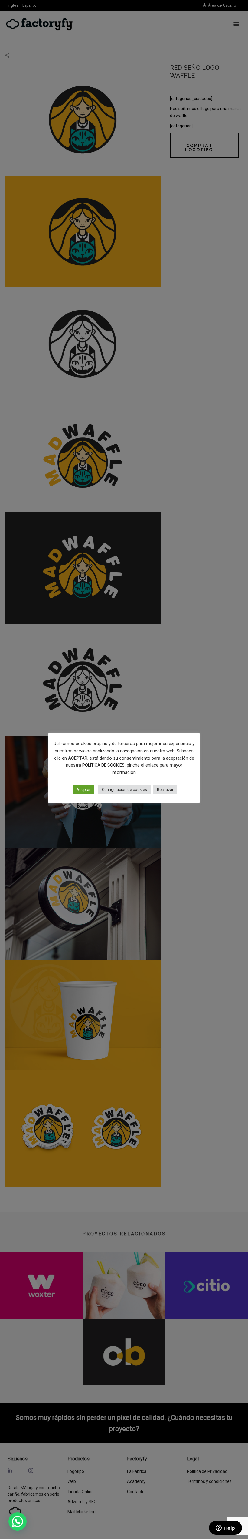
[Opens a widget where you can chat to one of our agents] (225, 1528)
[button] (17, 1521)
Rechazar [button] (165, 789)
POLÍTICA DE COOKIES (103, 765)
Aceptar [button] (83, 789)
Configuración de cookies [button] (124, 789)
